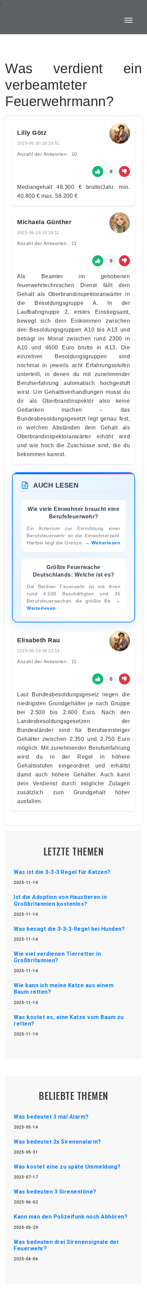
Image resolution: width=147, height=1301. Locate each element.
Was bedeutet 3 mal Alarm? (51, 1116)
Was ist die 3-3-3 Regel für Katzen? (62, 872)
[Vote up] (97, 171)
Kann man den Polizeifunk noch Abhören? (71, 1216)
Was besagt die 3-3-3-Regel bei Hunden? (69, 929)
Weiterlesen (106, 542)
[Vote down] (124, 171)
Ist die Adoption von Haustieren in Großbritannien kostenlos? (60, 900)
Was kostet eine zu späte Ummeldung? (67, 1166)
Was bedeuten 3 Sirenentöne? (55, 1191)
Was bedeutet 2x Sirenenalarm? (57, 1141)
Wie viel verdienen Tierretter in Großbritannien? (57, 957)
